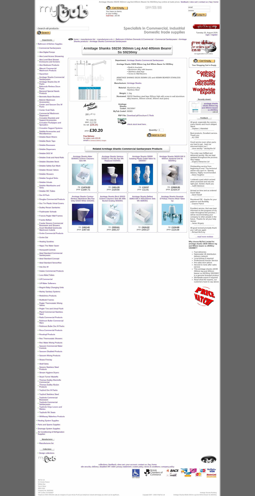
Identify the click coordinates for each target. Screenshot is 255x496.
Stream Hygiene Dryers (49, 373)
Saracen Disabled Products (50, 351)
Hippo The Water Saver (49, 246)
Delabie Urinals (45, 182)
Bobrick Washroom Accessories (47, 101)
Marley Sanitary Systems (49, 291)
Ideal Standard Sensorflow (50, 263)
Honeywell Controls (47, 250)
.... (204, 237)
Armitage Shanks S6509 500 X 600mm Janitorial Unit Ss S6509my (172, 158)
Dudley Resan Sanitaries (49, 207)
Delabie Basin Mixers (48, 137)
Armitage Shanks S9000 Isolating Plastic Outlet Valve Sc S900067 (142, 158)
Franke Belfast (45, 220)
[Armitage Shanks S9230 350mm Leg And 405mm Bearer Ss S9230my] (90, 100)
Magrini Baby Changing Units (51, 287)
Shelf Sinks (44, 364)
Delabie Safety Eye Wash (49, 166)
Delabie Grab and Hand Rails (51, 157)
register (214, 35)
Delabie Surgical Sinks (48, 178)
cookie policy (138, 467)
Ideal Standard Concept (49, 259)
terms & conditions (152, 467)
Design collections (46, 453)
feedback (184, 2)
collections (103, 464)
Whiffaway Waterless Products (52, 416)
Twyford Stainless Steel (49, 394)
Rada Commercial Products (50, 317)
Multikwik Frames (46, 300)
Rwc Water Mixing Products (50, 343)
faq (210, 2)
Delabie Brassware (47, 145)
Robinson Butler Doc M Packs (51, 326)
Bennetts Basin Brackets (49, 97)
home (216, 2)
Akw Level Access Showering (51, 56)
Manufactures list (46, 443)
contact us (203, 2)
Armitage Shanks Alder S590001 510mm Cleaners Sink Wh (82, 158)
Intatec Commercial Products (51, 271)
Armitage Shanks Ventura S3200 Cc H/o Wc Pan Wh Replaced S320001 (112, 158)
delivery (95, 467)
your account (131, 464)
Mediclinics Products (47, 296)
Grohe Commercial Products (51, 233)
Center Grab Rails (46, 110)
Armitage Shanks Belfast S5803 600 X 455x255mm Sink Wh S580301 (142, 198)
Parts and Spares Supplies (49, 425)
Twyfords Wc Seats (47, 412)
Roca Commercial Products (50, 330)
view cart (193, 2)
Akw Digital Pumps (47, 52)
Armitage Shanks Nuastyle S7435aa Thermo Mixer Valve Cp (172, 198)
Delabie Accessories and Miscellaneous (49, 132)
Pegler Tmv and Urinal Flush (51, 309)
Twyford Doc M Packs (48, 390)
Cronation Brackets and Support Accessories (49, 119)
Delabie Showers (46, 174)
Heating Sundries (46, 241)
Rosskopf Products (47, 334)
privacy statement (123, 467)
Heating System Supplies (48, 421)
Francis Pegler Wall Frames (51, 216)
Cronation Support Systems (50, 128)
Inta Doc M (43, 267)
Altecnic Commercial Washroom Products (47, 69)
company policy (167, 467)
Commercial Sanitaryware (50, 48)
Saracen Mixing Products (49, 355)
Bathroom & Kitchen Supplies (50, 44)
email (85, 140)
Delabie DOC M (45, 153)
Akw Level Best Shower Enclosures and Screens (49, 61)
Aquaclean (43, 74)
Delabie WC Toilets (47, 191)
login (208, 35)
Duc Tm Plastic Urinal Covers (51, 203)
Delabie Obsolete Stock (49, 162)
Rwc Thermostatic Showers (50, 338)
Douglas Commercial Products (52, 199)
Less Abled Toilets (46, 275)
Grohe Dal (43, 237)
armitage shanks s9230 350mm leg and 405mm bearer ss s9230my (210, 106)
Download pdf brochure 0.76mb (140, 115)
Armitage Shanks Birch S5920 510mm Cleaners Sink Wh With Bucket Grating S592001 (112, 198)
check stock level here (136, 124)
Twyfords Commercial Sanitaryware (48, 403)
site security (86, 467)
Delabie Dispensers (47, 149)
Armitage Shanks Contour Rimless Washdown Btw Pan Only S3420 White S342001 (83, 198)
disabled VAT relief (107, 467)
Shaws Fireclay (45, 360)
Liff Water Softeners (47, 283)
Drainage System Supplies (49, 428)
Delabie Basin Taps (47, 141)
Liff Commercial (45, 279)
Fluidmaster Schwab (47, 212)
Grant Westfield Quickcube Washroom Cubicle (50, 229)
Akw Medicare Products (49, 65)
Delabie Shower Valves (49, 170)
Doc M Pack (44, 195)
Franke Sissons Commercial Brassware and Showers (51, 224)
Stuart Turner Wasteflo (48, 377)
